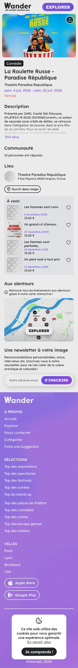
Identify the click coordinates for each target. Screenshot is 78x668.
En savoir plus (39, 642)
